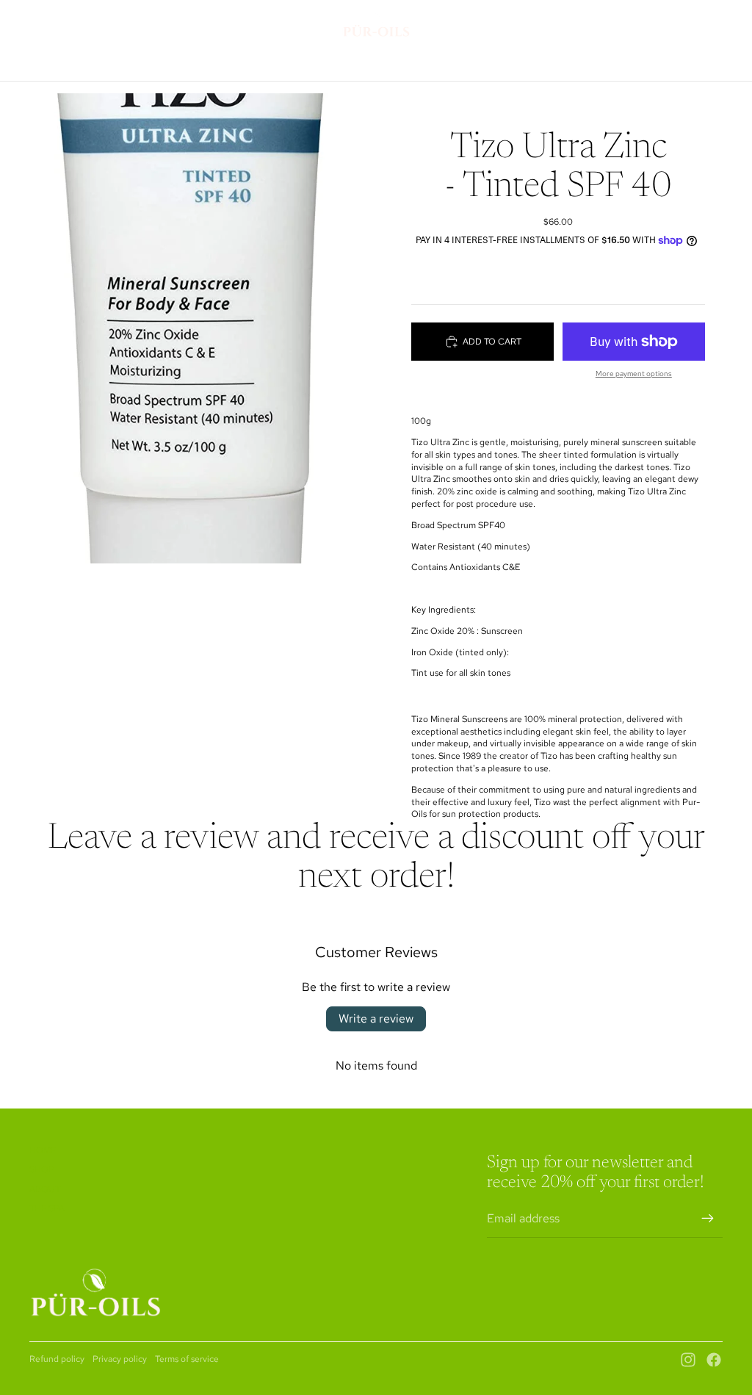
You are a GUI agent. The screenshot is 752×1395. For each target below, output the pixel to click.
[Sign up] (708, 1218)
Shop (41, 1169)
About (44, 1189)
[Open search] (643, 25)
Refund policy (56, 1359)
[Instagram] (688, 1360)
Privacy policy (120, 1359)
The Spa (47, 1208)
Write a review (376, 1018)
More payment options (634, 373)
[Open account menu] (674, 25)
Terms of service (187, 1359)
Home (42, 1150)
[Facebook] (714, 1360)
